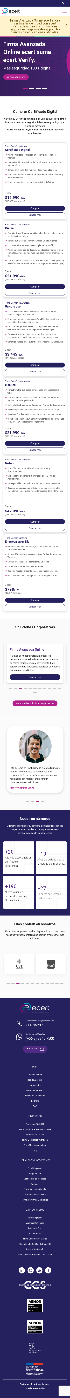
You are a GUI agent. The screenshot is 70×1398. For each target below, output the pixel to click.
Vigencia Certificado (35, 1223)
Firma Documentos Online (35, 1239)
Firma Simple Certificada (35, 1189)
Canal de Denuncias (35, 1388)
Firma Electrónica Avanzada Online (35, 1129)
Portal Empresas (35, 1168)
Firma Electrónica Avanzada (35, 1140)
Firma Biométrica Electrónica (35, 1200)
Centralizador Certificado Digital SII (35, 1244)
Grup (35, 1150)
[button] (10, 688)
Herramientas (35, 1085)
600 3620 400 (37, 1025)
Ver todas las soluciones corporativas (35, 703)
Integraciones (35, 1173)
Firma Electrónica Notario (35, 1145)
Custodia (35, 1184)
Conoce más (35, 215)
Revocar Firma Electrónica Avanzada (35, 1254)
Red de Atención (35, 1080)
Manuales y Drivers (35, 1090)
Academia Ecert (35, 1228)
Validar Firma (35, 1233)
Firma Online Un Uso (35, 1135)
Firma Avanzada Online (35, 1194)
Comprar (35, 208)
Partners (35, 1101)
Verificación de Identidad (35, 1179)
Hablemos (32, 1048)
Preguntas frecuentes (35, 1096)
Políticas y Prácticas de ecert (35, 1384)
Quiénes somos (35, 1075)
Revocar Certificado (35, 1249)
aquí (14, 29)
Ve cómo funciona (16, 77)
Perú (35, 1106)
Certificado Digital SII (35, 1124)
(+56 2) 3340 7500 (40, 1038)
